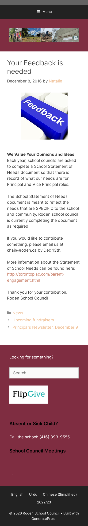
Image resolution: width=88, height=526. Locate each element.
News (17, 313)
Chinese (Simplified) (60, 494)
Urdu (33, 494)
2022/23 (44, 502)
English (17, 494)
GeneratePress (44, 518)
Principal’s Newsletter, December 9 (45, 327)
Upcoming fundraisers (33, 320)
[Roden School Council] (44, 34)
